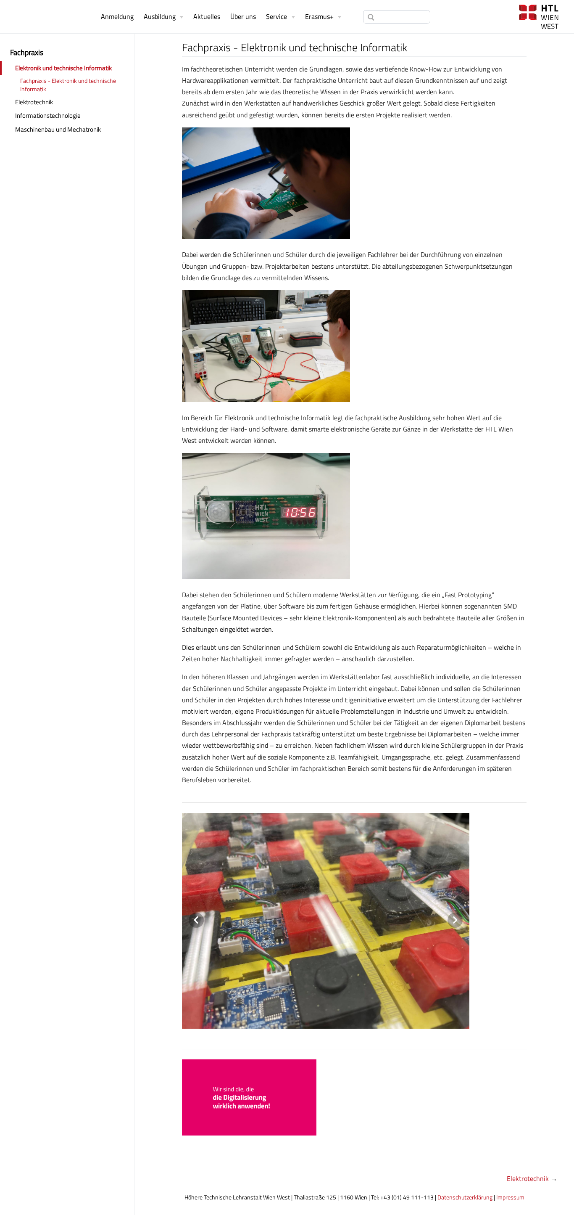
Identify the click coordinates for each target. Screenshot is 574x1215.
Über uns (243, 16)
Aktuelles (206, 16)
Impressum (510, 1197)
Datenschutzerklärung (464, 1197)
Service (276, 16)
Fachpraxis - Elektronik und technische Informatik (68, 85)
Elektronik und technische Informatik (63, 68)
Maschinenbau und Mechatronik (58, 129)
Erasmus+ (319, 16)
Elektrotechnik (34, 102)
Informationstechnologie (48, 115)
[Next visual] (455, 920)
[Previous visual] (196, 920)
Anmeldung (117, 16)
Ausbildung (160, 16)
